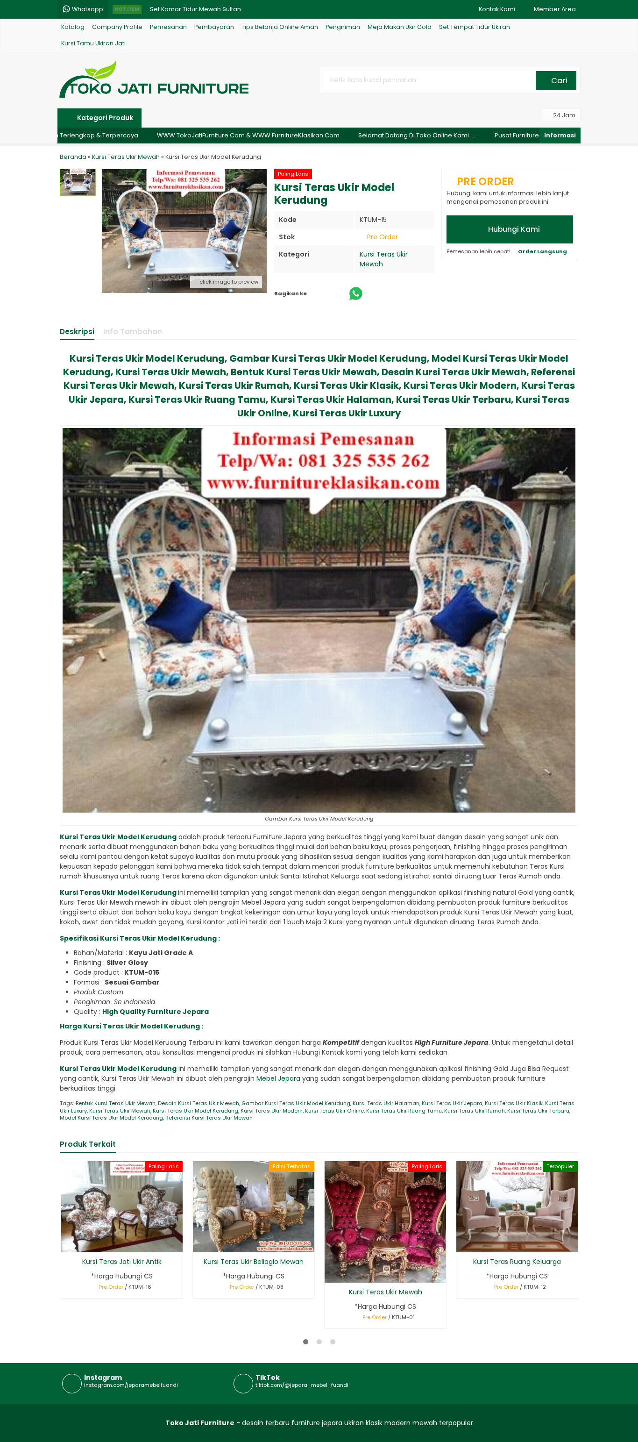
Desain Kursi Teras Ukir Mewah (198, 1103)
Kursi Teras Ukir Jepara (452, 1103)
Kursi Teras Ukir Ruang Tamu (404, 1110)
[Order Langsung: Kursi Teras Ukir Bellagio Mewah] (199, 1243)
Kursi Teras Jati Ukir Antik (122, 1261)
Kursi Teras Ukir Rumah (474, 1110)
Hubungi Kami (513, 229)
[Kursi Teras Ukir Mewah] (385, 1221)
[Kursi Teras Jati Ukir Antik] (122, 1206)
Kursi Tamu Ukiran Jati (93, 43)
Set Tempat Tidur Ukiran (474, 27)
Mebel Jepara (279, 1078)
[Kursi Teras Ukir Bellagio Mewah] (253, 1206)
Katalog (73, 27)
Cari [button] (558, 80)
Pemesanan (168, 27)
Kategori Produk (104, 117)
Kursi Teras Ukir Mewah (119, 1110)
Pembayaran (214, 27)
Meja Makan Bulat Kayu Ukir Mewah (202, 10)
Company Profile (117, 27)
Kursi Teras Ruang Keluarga (517, 1261)
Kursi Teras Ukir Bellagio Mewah (254, 1261)
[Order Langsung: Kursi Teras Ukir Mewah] (331, 1274)
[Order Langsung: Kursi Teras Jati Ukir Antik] (67, 1243)
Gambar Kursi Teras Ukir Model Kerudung (295, 1103)
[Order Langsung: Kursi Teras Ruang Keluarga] (463, 1243)
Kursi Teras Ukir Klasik (514, 1103)
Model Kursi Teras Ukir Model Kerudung (111, 1117)
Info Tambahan (132, 331)
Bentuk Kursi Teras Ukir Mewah (116, 1103)
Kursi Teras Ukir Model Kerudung (195, 1110)
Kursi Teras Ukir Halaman (386, 1103)
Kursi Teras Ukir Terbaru (538, 1110)
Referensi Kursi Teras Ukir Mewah (209, 1117)
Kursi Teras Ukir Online (334, 1110)
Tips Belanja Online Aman (279, 27)
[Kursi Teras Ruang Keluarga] (517, 1206)
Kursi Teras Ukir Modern (272, 1110)
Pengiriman (343, 27)
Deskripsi (77, 331)
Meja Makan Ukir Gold (400, 27)
